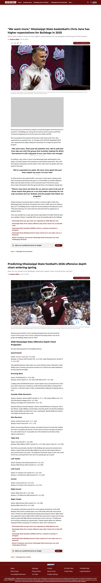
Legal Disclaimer (85, 571)
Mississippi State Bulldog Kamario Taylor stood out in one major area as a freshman (37, 234)
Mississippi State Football (23, 557)
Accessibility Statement (18, 574)
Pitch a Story (15, 571)
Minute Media (11, 578)
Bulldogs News (27, 2)
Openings (35, 568)
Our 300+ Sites (68, 568)
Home (12, 251)
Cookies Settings (52, 574)
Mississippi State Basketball (59, 2)
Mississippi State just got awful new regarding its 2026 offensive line (35, 221)
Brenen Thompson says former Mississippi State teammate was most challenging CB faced (35, 238)
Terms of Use (51, 571)
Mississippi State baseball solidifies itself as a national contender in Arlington (35, 229)
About (20, 2)
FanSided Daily (84, 568)
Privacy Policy (36, 571)
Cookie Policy (68, 571)
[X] (88, 2)
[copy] (21, 43)
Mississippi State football (25, 335)
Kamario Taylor (21, 357)
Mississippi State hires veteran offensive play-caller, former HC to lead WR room (37, 224)
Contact (49, 568)
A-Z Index (35, 574)
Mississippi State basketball (20, 129)
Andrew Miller (14, 39)
